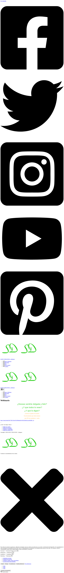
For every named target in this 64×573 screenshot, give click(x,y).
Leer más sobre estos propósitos (9, 561)
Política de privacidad (7, 427)
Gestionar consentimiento (5, 570)
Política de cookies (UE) (8, 430)
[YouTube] (32, 266)
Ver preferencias (12, 563)
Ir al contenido (3, 1)
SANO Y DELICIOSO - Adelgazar (7, 359)
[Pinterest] (32, 338)
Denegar (6, 563)
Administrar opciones (7, 558)
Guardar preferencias (20, 563)
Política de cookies (6, 426)
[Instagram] (32, 209)
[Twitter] (32, 137)
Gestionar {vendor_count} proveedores (11, 560)
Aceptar (2, 563)
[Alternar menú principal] (2, 389)
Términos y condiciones (7, 429)
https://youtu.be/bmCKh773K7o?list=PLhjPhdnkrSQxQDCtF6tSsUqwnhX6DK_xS (17, 420)
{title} (4, 566)
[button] (32, 500)
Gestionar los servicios (7, 559)
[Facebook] (32, 73)
